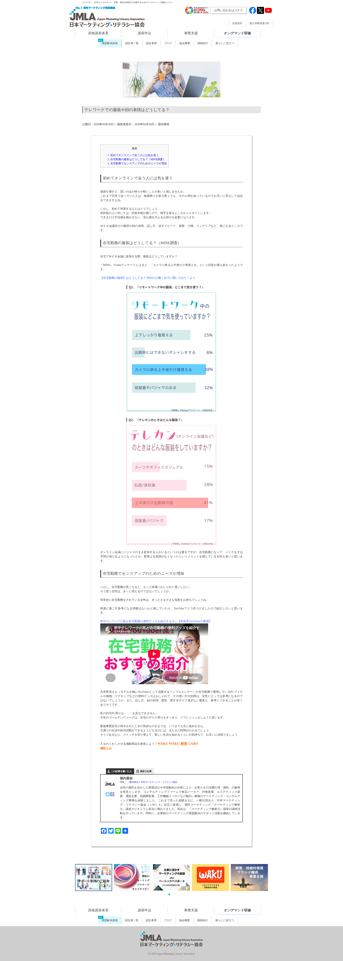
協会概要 (184, 43)
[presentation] (70, 880)
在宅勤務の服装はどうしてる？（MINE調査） (136, 159)
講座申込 (144, 33)
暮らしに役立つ (224, 43)
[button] (169, 894)
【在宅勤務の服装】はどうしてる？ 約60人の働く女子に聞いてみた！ (145, 277)
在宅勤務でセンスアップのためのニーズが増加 (137, 163)
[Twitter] (107, 794)
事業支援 (191, 33)
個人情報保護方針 (260, 23)
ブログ (168, 43)
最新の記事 (146, 771)
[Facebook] (112, 794)
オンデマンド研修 (237, 33)
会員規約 (237, 23)
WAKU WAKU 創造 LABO (177, 743)
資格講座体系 (98, 33)
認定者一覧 (132, 43)
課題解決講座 (110, 43)
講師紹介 (202, 43)
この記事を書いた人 (121, 771)
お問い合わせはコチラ (228, 10)
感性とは (106, 748)
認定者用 (151, 43)
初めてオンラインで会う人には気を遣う (133, 155)
